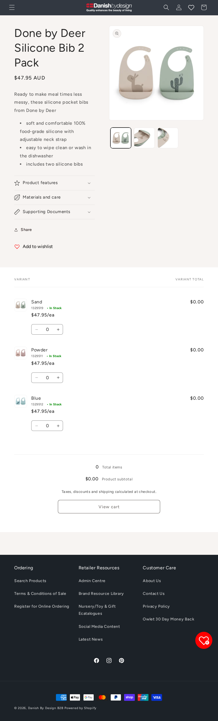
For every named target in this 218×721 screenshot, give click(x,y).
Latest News (91, 639)
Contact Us (154, 593)
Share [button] (26, 229)
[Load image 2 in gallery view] (144, 138)
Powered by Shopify (80, 708)
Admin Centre (92, 580)
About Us (152, 580)
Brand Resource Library (101, 593)
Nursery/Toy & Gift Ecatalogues (97, 610)
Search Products (30, 580)
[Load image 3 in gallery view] (168, 138)
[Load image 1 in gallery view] (120, 138)
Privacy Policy (156, 606)
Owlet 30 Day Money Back (168, 619)
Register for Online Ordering (41, 606)
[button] (12, 7)
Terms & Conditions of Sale (40, 593)
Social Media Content (99, 626)
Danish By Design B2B (46, 708)
